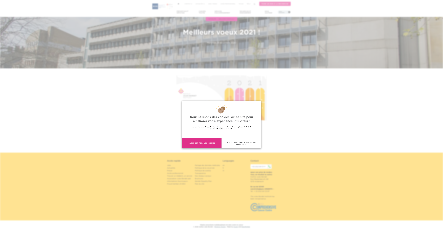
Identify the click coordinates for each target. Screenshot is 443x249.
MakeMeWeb (245, 227)
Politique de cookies (203, 171)
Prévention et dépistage (182, 12)
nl (223, 171)
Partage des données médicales (207, 165)
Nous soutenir (268, 12)
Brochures (199, 178)
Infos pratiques (281, 12)
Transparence (200, 173)
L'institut (187, 3)
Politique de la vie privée (204, 168)
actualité (212, 19)
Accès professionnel (228, 3)
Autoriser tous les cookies (202, 143)
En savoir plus (221, 134)
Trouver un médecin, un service (179, 176)
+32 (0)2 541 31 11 (258, 166)
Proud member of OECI (176, 184)
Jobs (169, 165)
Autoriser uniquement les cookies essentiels (241, 143)
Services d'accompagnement (222, 12)
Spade (235, 227)
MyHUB (241, 3)
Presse (169, 171)
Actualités (199, 3)
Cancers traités (202, 12)
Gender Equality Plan (203, 181)
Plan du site (199, 184)
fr (248, 4)
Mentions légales (220, 227)
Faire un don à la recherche (275, 4)
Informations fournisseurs (177, 181)
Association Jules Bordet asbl (179, 178)
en (224, 165)
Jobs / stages (212, 3)
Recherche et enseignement (245, 12)
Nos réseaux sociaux (203, 176)
